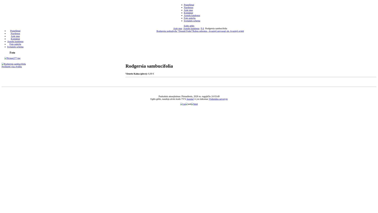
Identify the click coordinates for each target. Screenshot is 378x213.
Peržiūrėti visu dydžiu (12, 66)
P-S (202, 28)
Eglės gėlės (189, 26)
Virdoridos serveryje (218, 99)
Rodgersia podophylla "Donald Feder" (175, 31)
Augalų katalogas (191, 28)
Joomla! (190, 99)
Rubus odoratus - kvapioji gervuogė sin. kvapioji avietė (218, 31)
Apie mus (177, 28)
